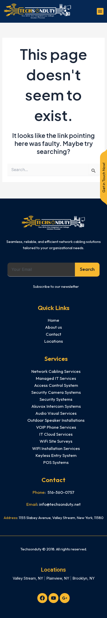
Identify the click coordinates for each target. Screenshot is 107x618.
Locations (53, 570)
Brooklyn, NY (83, 578)
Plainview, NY (57, 578)
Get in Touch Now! (103, 178)
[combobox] (41, 270)
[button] (100, 11)
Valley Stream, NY (28, 578)
